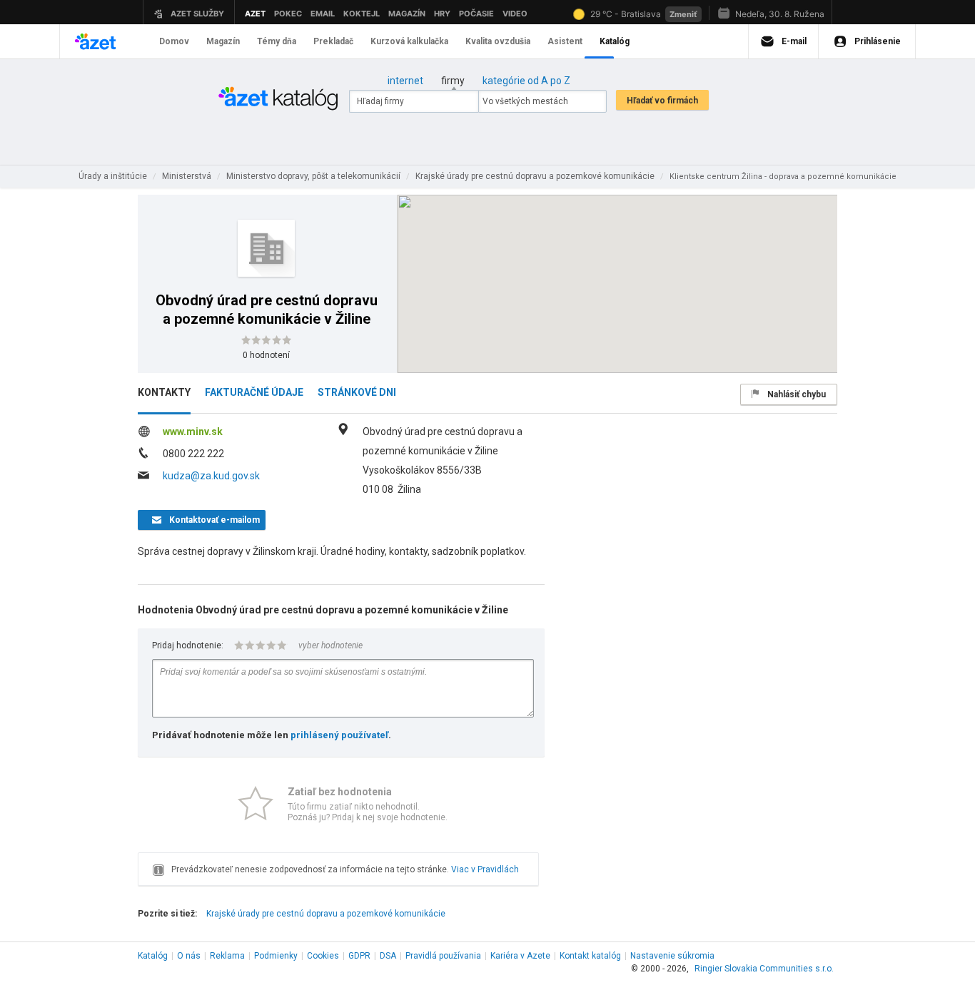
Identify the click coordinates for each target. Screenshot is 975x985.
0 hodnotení (266, 355)
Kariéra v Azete (520, 956)
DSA (388, 956)
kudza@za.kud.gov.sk (211, 475)
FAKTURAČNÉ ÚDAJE (254, 392)
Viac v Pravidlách (485, 869)
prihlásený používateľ (339, 735)
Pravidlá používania (443, 956)
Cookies (323, 956)
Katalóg (153, 956)
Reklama (227, 956)
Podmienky (276, 956)
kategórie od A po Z (526, 80)
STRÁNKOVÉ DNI (357, 392)
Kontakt (590, 956)
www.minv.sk (193, 431)
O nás (189, 956)
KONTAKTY (164, 392)
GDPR (359, 956)
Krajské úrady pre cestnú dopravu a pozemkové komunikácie (325, 914)
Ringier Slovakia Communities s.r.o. (764, 969)
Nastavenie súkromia (672, 956)
